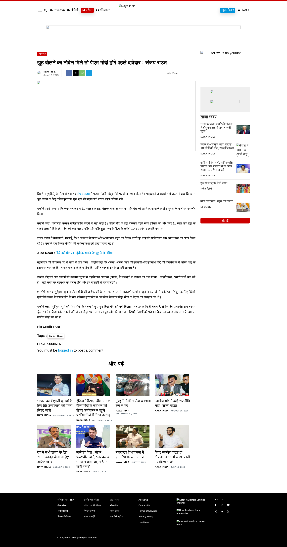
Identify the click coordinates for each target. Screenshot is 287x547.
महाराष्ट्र (42, 53)
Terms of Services (148, 511)
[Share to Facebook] (69, 73)
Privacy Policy (146, 516)
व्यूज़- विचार (227, 10)
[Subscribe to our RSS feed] (228, 512)
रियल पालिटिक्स (64, 516)
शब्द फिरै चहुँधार (116, 516)
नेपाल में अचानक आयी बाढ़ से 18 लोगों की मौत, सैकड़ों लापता (217, 146)
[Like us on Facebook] (216, 505)
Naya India (49, 71)
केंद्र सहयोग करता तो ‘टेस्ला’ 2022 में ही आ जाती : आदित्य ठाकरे (172, 457)
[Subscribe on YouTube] (228, 505)
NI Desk (205, 207)
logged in (65, 350)
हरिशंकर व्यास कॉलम (65, 499)
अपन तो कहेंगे (89, 516)
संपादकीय (114, 505)
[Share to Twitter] (76, 73)
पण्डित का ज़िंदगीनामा (92, 505)
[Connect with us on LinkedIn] (222, 512)
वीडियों (74, 10)
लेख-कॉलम (61, 505)
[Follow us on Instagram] (222, 505)
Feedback (144, 522)
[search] (46, 10)
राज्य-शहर (59, 10)
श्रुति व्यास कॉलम (91, 499)
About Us (143, 499)
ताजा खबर (208, 116)
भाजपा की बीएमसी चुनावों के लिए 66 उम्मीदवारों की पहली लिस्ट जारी (54, 405)
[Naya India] (143, 6)
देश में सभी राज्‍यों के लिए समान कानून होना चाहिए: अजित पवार (53, 457)
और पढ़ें (225, 220)
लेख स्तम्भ (114, 499)
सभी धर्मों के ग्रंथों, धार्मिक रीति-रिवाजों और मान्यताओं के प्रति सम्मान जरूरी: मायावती (217, 166)
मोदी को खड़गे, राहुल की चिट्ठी (216, 201)
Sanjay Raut (56, 336)
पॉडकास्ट (105, 10)
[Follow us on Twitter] (216, 512)
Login (245, 9)
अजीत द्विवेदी (206, 188)
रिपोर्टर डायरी (89, 511)
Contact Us (144, 505)
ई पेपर (89, 10)
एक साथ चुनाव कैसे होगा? (214, 183)
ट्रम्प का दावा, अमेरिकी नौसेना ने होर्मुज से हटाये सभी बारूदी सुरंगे (216, 127)
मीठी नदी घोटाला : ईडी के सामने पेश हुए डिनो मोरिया (84, 253)
